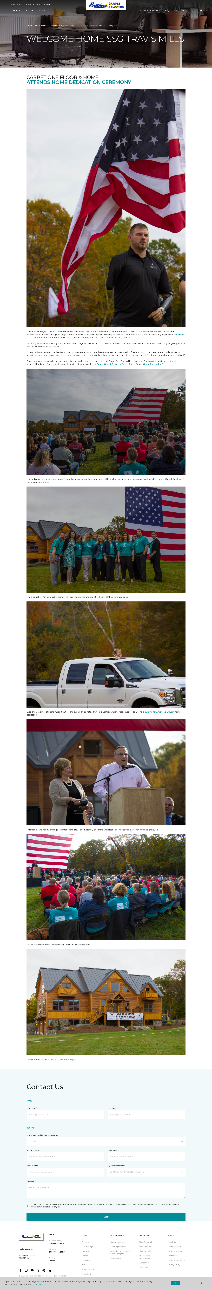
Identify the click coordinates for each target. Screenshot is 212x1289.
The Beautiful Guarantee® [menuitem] (145, 1257)
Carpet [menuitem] (85, 1256)
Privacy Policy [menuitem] (174, 1265)
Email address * (114, 1150)
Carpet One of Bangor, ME (110, 364)
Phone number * (33, 1150)
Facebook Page (67, 1060)
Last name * (112, 1108)
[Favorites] (196, 11)
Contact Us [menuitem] (172, 1256)
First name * (31, 1108)
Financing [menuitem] (86, 1274)
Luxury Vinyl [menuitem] (87, 1247)
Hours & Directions (150, 11)
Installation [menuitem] (144, 1267)
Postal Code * (32, 1166)
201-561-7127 (48, 4)
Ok (175, 1283)
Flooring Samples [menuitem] (118, 1247)
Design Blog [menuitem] (115, 1258)
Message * (30, 1181)
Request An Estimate (176, 11)
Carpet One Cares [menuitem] (175, 1251)
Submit (106, 1217)
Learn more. (38, 1284)
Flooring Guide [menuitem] (145, 1251)
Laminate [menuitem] (86, 1260)
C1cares (53, 26)
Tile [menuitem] (83, 1265)
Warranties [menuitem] (144, 1263)
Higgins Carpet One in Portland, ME (145, 364)
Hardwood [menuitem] (86, 1251)
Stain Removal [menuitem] (145, 1242)
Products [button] (16, 11)
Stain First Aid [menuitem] (145, 1247)
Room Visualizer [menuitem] (117, 1242)
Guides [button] (29, 11)
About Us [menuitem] (172, 1242)
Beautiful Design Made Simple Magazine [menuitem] (120, 1252)
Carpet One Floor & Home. (37, 1276)
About (43, 26)
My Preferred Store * (116, 1166)
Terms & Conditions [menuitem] (176, 1260)
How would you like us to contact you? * (43, 1135)
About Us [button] (43, 11)
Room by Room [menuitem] (174, 1247)
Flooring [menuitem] (85, 1242)
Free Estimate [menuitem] (88, 1269)
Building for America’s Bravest (159, 712)
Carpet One (31, 26)
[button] (192, 11)
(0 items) (201, 11)
